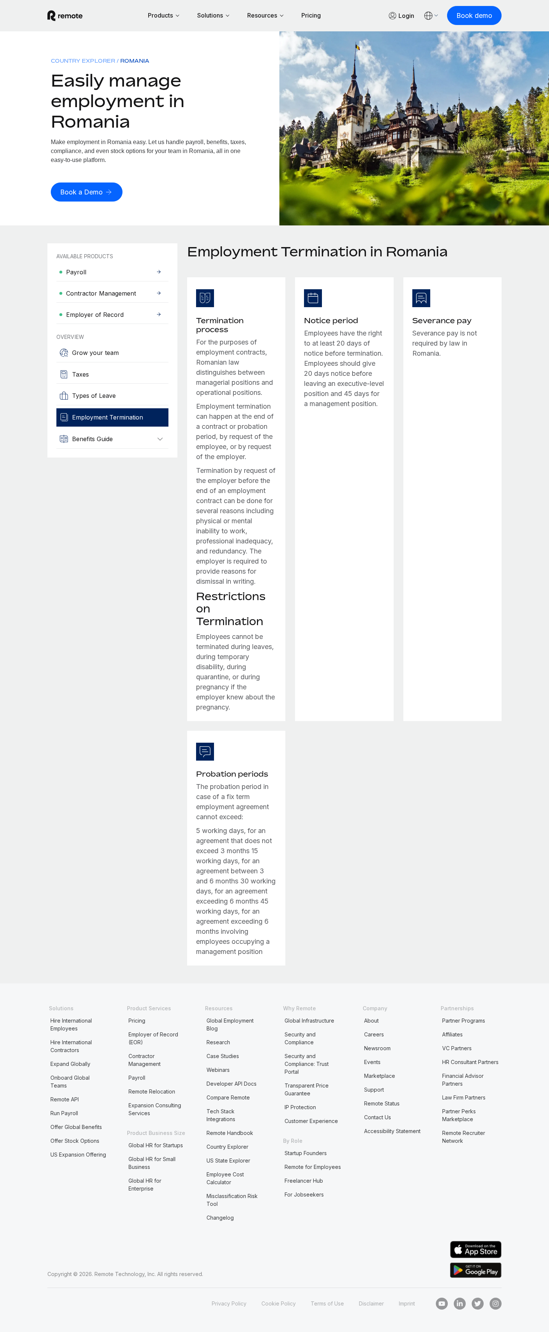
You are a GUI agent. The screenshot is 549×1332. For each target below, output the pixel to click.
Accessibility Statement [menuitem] (392, 1131)
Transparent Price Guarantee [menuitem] (307, 1089)
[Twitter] (478, 1304)
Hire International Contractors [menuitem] (71, 1046)
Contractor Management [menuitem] (144, 1060)
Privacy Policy (229, 1303)
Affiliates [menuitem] (452, 1034)
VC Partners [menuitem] (457, 1048)
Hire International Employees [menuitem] (71, 1024)
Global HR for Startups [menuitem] (155, 1145)
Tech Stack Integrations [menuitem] (221, 1115)
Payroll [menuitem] (136, 1077)
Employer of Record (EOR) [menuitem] (153, 1038)
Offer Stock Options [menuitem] (74, 1141)
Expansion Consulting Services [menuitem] (154, 1109)
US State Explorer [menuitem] (228, 1160)
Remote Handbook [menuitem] (230, 1133)
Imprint (407, 1303)
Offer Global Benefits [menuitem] (76, 1127)
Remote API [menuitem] (64, 1099)
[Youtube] (442, 1304)
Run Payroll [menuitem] (64, 1113)
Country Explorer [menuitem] (83, 60)
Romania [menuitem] (134, 60)
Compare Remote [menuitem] (228, 1097)
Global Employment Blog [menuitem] (230, 1024)
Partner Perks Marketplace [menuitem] (459, 1115)
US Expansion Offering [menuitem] (78, 1154)
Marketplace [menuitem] (379, 1076)
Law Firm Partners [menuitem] (464, 1097)
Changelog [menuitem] (220, 1217)
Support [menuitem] (374, 1089)
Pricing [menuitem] (136, 1020)
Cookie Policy (278, 1303)
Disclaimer (371, 1303)
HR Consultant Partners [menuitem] (470, 1062)
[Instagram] (496, 1304)
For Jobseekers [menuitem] (304, 1194)
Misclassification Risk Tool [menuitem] (232, 1200)
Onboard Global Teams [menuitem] (70, 1081)
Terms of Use (327, 1303)
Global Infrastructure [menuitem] (309, 1020)
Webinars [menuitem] (218, 1070)
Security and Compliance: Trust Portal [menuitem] (307, 1064)
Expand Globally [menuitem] (70, 1064)
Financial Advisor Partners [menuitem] (463, 1080)
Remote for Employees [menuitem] (313, 1167)
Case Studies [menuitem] (223, 1056)
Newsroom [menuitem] (377, 1048)
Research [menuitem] (218, 1042)
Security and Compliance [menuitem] (300, 1038)
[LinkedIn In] (460, 1304)
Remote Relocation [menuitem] (151, 1091)
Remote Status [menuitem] (382, 1103)
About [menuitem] (371, 1020)
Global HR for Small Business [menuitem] (152, 1163)
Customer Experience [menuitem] (311, 1121)
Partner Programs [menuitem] (463, 1020)
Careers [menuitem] (374, 1034)
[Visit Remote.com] (65, 15)
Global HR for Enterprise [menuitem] (144, 1184)
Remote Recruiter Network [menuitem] (463, 1137)
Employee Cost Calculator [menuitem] (225, 1178)
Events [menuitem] (372, 1062)
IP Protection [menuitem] (300, 1107)
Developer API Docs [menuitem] (232, 1083)
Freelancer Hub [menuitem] (304, 1180)
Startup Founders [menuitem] (306, 1153)
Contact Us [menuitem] (377, 1117)
